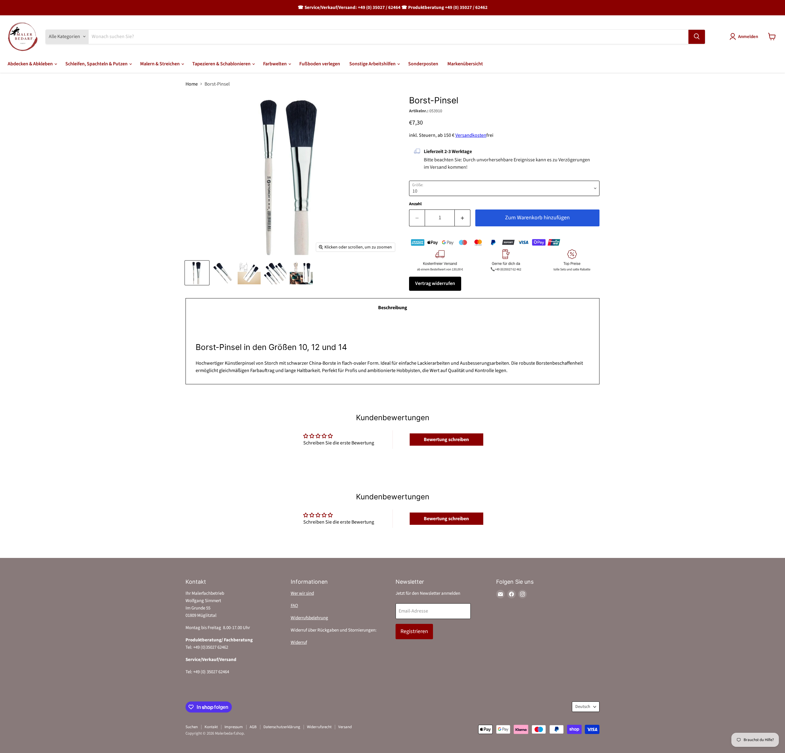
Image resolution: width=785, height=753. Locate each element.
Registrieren (414, 631)
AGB (253, 727)
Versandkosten (470, 135)
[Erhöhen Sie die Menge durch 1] (462, 217)
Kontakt (211, 727)
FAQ (294, 605)
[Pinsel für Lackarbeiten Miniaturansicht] (249, 273)
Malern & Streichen (160, 63)
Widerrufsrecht (319, 727)
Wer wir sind (302, 593)
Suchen (192, 727)
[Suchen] (696, 36)
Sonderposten (423, 63)
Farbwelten (275, 63)
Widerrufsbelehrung (309, 618)
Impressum (233, 727)
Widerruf (299, 642)
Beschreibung (392, 307)
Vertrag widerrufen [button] (435, 283)
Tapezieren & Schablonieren (221, 63)
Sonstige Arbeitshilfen (372, 63)
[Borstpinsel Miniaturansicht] (301, 273)
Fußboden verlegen (319, 63)
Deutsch (582, 707)
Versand (345, 727)
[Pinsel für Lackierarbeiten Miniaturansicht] (223, 273)
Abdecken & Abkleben (31, 63)
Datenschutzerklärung (281, 727)
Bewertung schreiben (446, 439)
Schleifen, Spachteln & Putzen (96, 63)
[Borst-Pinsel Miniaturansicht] (197, 273)
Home (192, 84)
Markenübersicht (465, 63)
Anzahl (415, 204)
